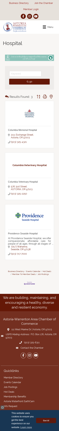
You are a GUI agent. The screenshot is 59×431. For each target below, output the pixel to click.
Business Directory (16, 271)
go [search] (30, 81)
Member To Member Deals (24, 274)
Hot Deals (47, 271)
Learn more (26, 427)
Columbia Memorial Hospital (22, 130)
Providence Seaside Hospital (23, 233)
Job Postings (43, 274)
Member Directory (13, 377)
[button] (6, 96)
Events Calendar (33, 271)
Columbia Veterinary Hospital (23, 182)
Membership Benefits (15, 396)
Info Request (10, 406)
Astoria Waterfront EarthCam (19, 401)
